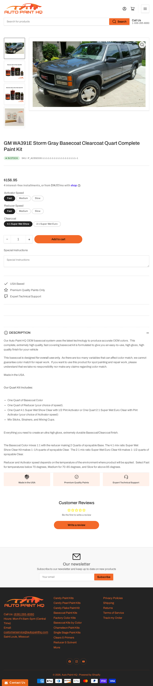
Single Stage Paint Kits (67, 632)
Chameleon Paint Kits (67, 627)
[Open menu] (145, 9)
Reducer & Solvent (65, 642)
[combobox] (67, 22)
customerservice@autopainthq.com (26, 632)
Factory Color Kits (65, 617)
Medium (23, 198)
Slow (37, 198)
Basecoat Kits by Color (68, 622)
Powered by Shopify (89, 675)
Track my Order (112, 617)
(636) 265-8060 (24, 614)
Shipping (108, 602)
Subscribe (103, 577)
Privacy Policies (113, 598)
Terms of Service (113, 612)
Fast (9, 198)
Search (122, 21)
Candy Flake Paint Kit (66, 607)
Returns (108, 607)
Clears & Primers (64, 637)
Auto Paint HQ (69, 675)
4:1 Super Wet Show (18, 224)
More (57, 647)
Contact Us (16, 682)
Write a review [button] (76, 525)
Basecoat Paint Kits (65, 612)
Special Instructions (16, 250)
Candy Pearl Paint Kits (67, 602)
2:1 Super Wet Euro (47, 224)
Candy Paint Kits (64, 598)
